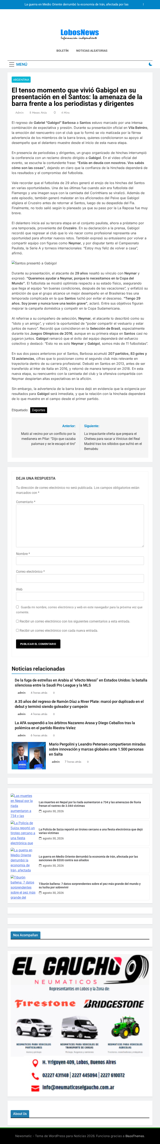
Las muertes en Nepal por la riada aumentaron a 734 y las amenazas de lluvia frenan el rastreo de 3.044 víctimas (90, 804)
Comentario (25, 502)
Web (19, 589)
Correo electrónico (30, 572)
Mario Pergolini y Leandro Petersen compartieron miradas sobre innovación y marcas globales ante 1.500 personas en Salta (97, 749)
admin (19, 112)
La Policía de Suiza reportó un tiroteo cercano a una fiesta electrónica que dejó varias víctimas (91, 831)
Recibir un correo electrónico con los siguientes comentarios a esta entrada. (75, 621)
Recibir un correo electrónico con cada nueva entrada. (59, 631)
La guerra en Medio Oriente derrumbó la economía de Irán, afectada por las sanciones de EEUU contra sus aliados (77, 4)
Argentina (21, 80)
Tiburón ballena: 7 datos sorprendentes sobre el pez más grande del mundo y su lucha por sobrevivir (90, 885)
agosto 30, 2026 (53, 811)
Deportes (38, 410)
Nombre (23, 554)
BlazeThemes (134, 1136)
